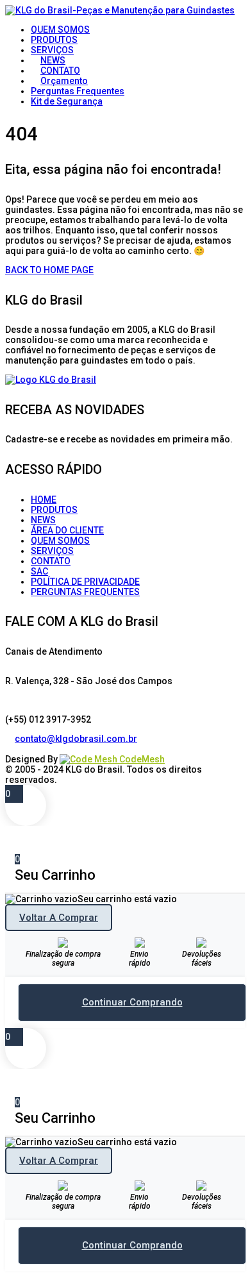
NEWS (43, 520)
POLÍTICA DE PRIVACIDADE (85, 581)
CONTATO (51, 561)
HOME (43, 499)
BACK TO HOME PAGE (49, 270)
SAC (39, 571)
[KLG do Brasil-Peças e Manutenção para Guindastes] (120, 10)
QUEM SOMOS (60, 540)
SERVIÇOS (52, 551)
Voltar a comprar (58, 917)
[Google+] (29, 749)
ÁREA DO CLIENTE (67, 530)
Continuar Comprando (132, 1002)
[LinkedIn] (19, 749)
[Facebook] (10, 749)
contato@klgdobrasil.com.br (76, 739)
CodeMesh (141, 759)
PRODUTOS (54, 510)
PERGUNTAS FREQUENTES (85, 592)
